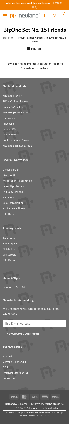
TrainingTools (10, 237)
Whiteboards (10, 134)
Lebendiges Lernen (13, 186)
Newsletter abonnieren (22, 333)
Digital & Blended (13, 191)
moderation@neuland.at (45, 408)
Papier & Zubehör (13, 106)
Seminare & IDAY (14, 287)
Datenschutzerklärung (15, 372)
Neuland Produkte (15, 86)
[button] (5, 15)
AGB (5, 367)
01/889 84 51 (22, 408)
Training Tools (12, 228)
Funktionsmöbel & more (16, 140)
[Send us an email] (33, 7)
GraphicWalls (10, 128)
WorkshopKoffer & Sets (16, 112)
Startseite (8, 37)
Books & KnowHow (15, 159)
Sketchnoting (10, 175)
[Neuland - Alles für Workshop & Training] (25, 15)
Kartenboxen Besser (14, 208)
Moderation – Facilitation (17, 180)
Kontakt (57, 2)
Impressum (9, 378)
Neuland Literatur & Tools (17, 145)
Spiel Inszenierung (13, 202)
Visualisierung (11, 169)
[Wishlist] (54, 16)
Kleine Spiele (10, 243)
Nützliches (9, 249)
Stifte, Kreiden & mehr (15, 101)
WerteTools (9, 254)
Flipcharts (8, 123)
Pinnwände (9, 118)
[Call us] (36, 7)
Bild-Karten (9, 213)
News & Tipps (12, 278)
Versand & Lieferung (14, 361)
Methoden (9, 197)
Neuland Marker (12, 95)
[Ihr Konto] (44, 16)
